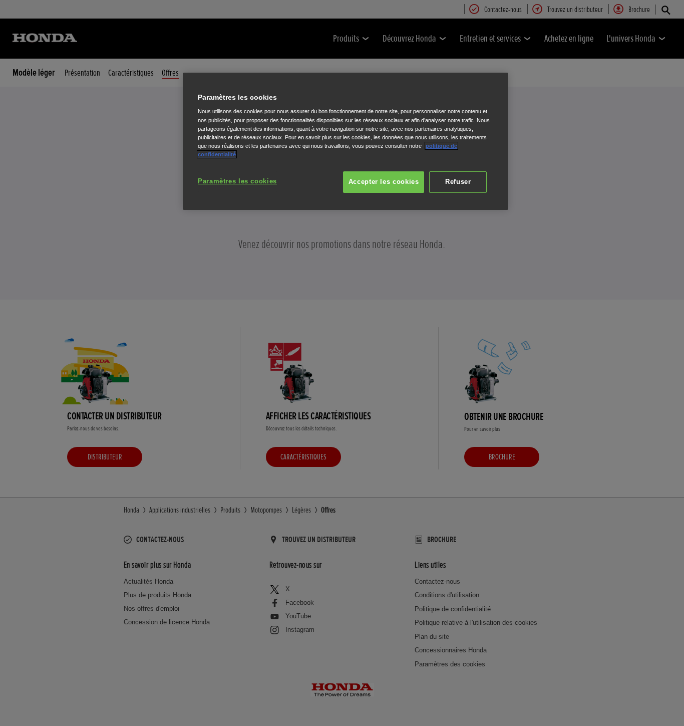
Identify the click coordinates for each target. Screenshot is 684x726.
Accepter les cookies (384, 181)
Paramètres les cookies (237, 181)
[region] (345, 141)
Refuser (458, 181)
